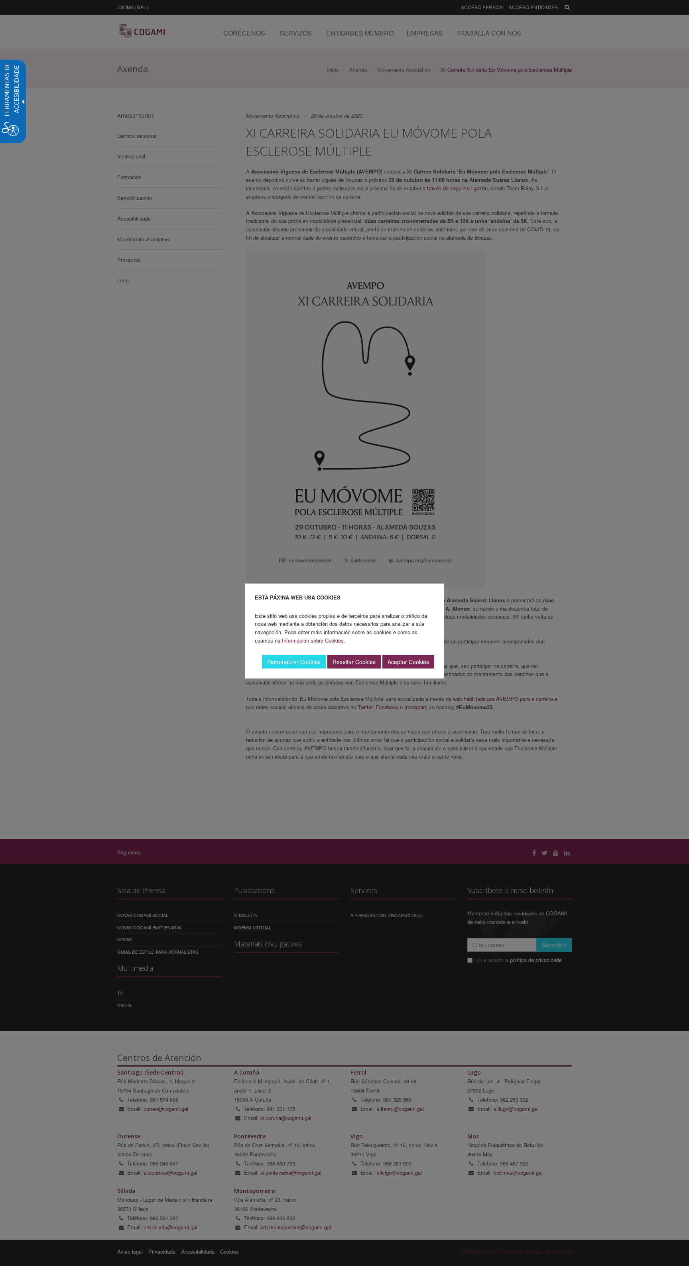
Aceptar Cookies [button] (408, 662)
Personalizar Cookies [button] (294, 662)
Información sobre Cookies (313, 640)
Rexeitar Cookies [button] (354, 662)
